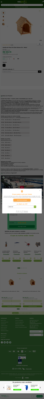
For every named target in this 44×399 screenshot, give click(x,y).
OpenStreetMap (26, 212)
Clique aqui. (26, 211)
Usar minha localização (22, 200)
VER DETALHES (17, 389)
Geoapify (21, 212)
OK (35, 206)
